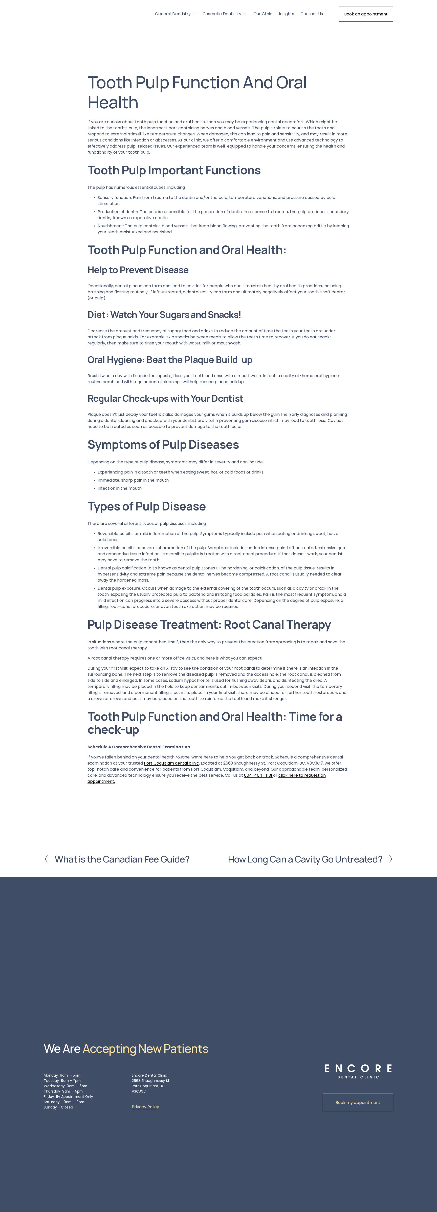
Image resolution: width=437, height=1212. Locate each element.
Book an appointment (366, 14)
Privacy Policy (145, 1107)
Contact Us (311, 14)
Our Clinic (262, 14)
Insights (286, 14)
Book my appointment (358, 1102)
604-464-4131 (258, 775)
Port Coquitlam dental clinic (171, 763)
